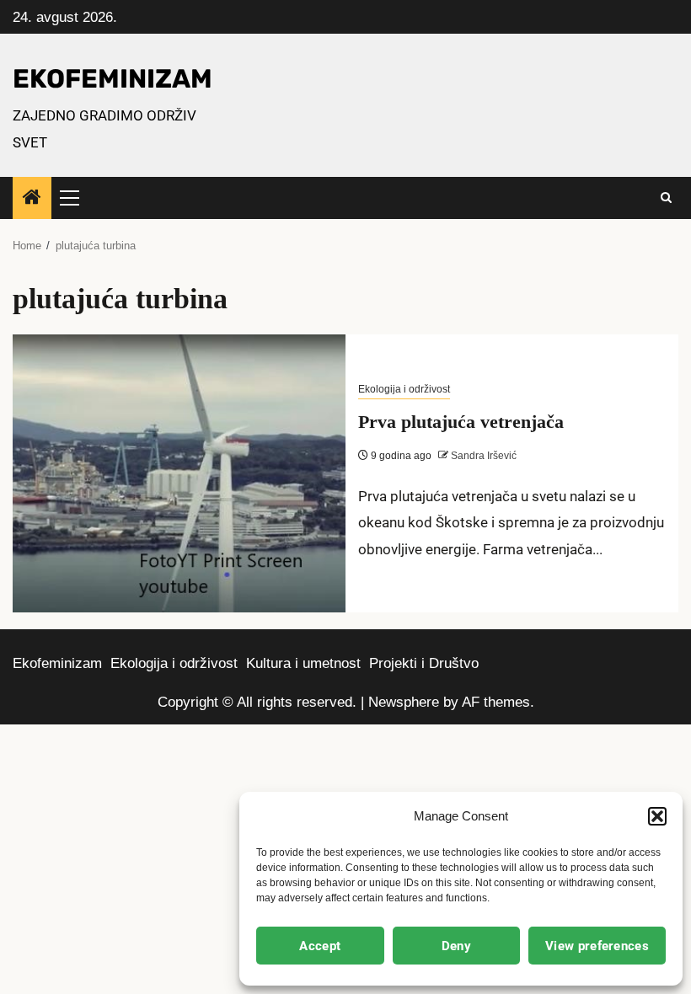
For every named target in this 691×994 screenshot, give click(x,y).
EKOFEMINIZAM (112, 78)
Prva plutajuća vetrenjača (461, 421)
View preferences (597, 946)
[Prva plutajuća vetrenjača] (179, 473)
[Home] (32, 198)
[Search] (666, 198)
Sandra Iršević (482, 456)
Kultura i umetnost (303, 663)
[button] (657, 816)
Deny (456, 946)
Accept (319, 946)
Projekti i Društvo (424, 663)
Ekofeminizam (57, 663)
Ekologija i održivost (404, 389)
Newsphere (403, 702)
